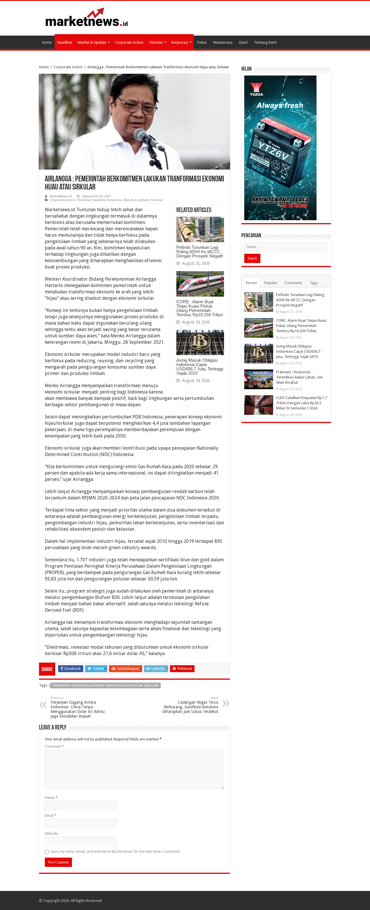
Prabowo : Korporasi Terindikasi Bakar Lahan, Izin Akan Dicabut (299, 377)
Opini (243, 42)
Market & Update (92, 42)
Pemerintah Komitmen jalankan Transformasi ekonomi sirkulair (106, 685)
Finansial (83, 200)
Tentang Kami (265, 42)
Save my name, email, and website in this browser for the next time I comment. (115, 851)
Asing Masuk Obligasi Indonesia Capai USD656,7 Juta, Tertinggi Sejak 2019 (199, 367)
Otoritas (156, 42)
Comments (293, 283)
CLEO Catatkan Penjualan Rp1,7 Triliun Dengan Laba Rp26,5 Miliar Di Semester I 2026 (301, 403)
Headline (65, 42)
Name (51, 797)
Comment (54, 746)
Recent (251, 283)
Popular (270, 283)
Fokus (202, 42)
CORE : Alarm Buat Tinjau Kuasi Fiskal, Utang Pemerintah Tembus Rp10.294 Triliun (199, 308)
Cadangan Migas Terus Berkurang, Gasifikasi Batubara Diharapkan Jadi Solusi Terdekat (190, 705)
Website (51, 833)
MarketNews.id (61, 196)
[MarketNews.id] (86, 16)
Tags (314, 283)
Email (50, 815)
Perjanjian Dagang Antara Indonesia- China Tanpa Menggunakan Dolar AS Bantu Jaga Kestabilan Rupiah (78, 707)
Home (47, 42)
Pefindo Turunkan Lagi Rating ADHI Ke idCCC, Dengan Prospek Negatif (199, 251)
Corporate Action (129, 42)
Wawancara (222, 42)
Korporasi (179, 42)
